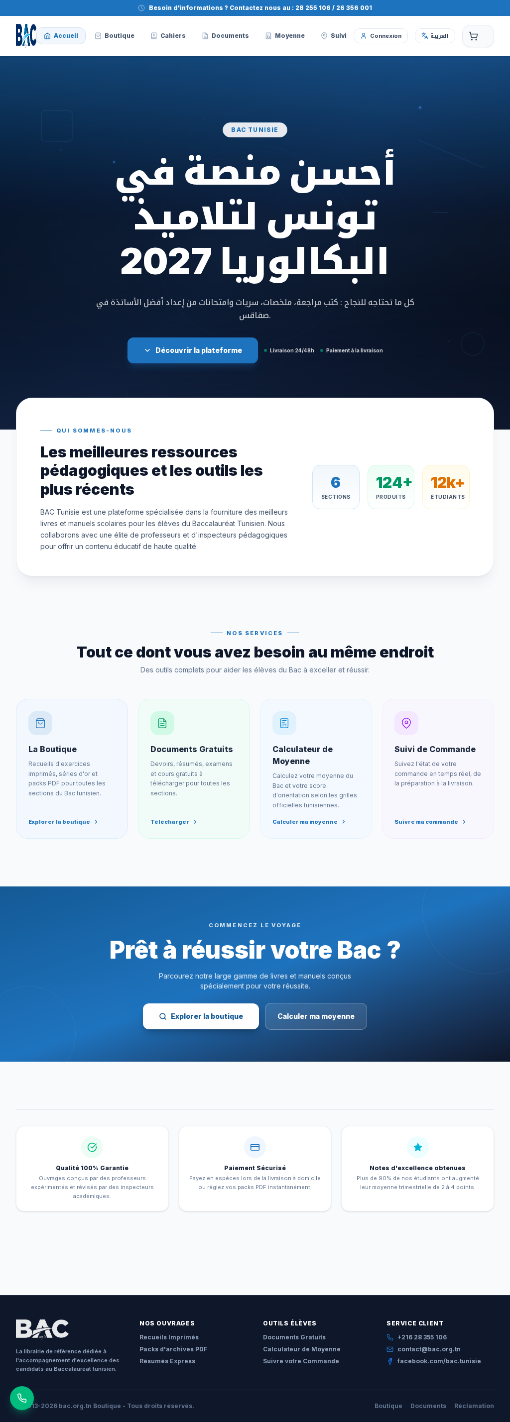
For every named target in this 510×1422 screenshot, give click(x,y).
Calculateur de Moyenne (302, 1349)
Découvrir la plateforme (198, 350)
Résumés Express (167, 1361)
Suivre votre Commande (301, 1361)
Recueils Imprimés (169, 1337)
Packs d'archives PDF (173, 1349)
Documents (428, 1406)
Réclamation (474, 1406)
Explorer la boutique (207, 1016)
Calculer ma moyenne (316, 1016)
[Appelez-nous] (22, 1398)
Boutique (388, 1406)
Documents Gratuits (294, 1337)
